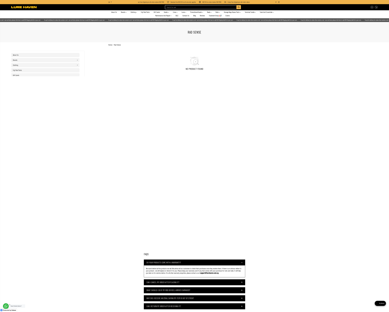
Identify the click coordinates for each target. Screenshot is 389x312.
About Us (114, 12)
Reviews (202, 15)
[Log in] (372, 7)
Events (227, 15)
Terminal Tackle (250, 12)
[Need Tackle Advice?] (6, 306)
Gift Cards (157, 12)
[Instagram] (279, 2)
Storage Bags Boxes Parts (232, 12)
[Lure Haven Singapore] (24, 7)
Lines (175, 12)
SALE (176, 15)
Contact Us (185, 15)
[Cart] (376, 7)
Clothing (133, 12)
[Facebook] (276, 2)
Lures (183, 12)
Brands (123, 12)
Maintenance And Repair (163, 15)
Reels (209, 12)
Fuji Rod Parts (145, 12)
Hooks (166, 12)
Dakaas (14, 310)
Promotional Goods (196, 12)
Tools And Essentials (266, 12)
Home (110, 45)
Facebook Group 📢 (215, 15)
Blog (194, 15)
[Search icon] (238, 7)
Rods (217, 12)
